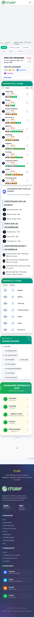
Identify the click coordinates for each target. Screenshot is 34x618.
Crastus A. (7, 155)
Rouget (14, 103)
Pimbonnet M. (14, 155)
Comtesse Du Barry (11, 161)
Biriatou (8, 100)
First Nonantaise (10, 178)
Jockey (3, 51)
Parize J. (16, 95)
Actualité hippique (8, 537)
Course (4, 47)
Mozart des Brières (11, 109)
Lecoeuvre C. (8, 129)
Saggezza (8, 143)
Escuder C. (16, 173)
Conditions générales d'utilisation (22, 611)
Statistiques (6, 534)
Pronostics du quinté (9, 528)
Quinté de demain (8, 525)
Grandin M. (7, 121)
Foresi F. (14, 112)
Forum (5, 531)
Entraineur (26, 47)
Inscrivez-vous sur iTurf (10, 558)
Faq (4, 543)
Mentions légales (7, 611)
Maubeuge (8, 135)
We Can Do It (9, 117)
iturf (4, 520)
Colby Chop (9, 91)
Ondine (7, 169)
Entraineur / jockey (14, 47)
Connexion (6, 561)
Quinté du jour (7, 522)
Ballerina (8, 126)
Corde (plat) (20, 51)
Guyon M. (7, 164)
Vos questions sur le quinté (11, 555)
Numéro (11, 51)
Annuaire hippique (9, 540)
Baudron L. (13, 121)
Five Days (8, 152)
